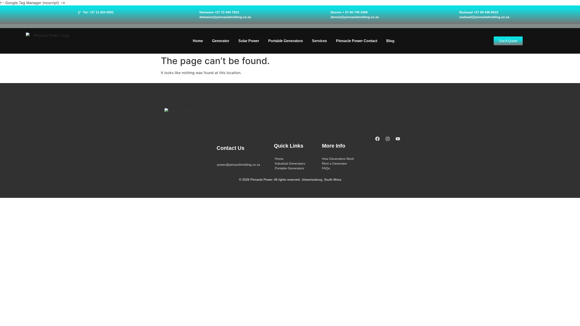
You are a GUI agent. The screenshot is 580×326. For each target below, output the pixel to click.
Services (319, 41)
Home (198, 41)
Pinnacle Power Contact (356, 41)
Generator (220, 41)
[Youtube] (397, 138)
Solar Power (248, 41)
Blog (390, 41)
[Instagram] (387, 138)
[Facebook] (377, 138)
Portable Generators (285, 41)
